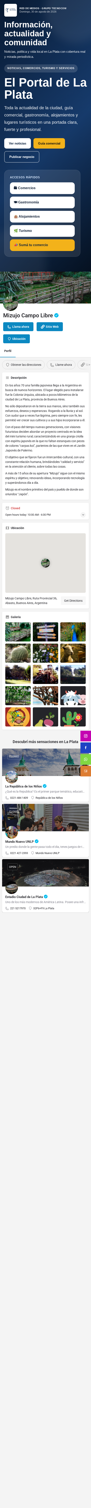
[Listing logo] (10, 303)
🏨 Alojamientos (27, 216)
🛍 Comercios (25, 188)
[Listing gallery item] (18, 631)
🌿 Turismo (23, 231)
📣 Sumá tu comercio (31, 245)
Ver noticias (17, 143)
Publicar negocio (21, 157)
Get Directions (73, 600)
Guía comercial (49, 143)
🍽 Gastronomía (26, 202)
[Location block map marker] (45, 563)
